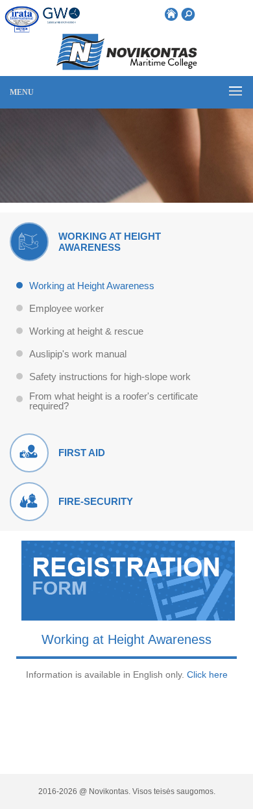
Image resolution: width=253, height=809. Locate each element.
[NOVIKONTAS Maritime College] (126, 66)
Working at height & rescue (86, 331)
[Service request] (128, 617)
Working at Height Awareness (91, 286)
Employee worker (66, 308)
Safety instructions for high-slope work (110, 377)
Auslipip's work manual (77, 354)
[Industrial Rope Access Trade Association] (23, 19)
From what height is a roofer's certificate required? (113, 401)
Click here (207, 674)
